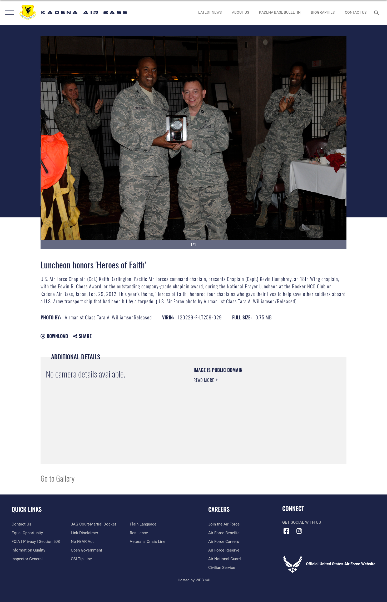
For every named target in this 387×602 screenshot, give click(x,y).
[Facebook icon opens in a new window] (286, 531)
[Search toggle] (377, 12)
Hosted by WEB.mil (194, 580)
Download (56, 336)
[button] (8, 12)
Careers (219, 509)
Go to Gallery (58, 478)
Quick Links (27, 509)
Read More (205, 380)
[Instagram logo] (299, 531)
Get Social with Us (301, 522)
